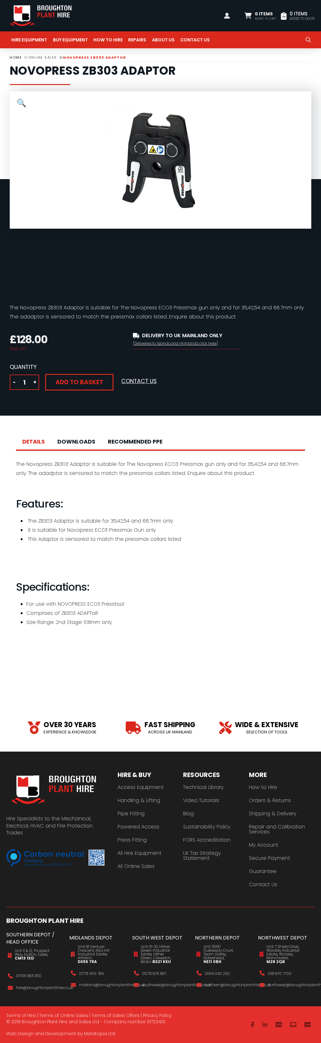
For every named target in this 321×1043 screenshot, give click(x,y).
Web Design (20, 1033)
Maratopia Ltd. (100, 1033)
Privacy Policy (157, 1015)
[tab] (33, 442)
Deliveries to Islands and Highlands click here (175, 343)
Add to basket (79, 382)
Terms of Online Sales (63, 1015)
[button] (260, 15)
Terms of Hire (21, 1015)
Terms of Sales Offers (115, 1015)
